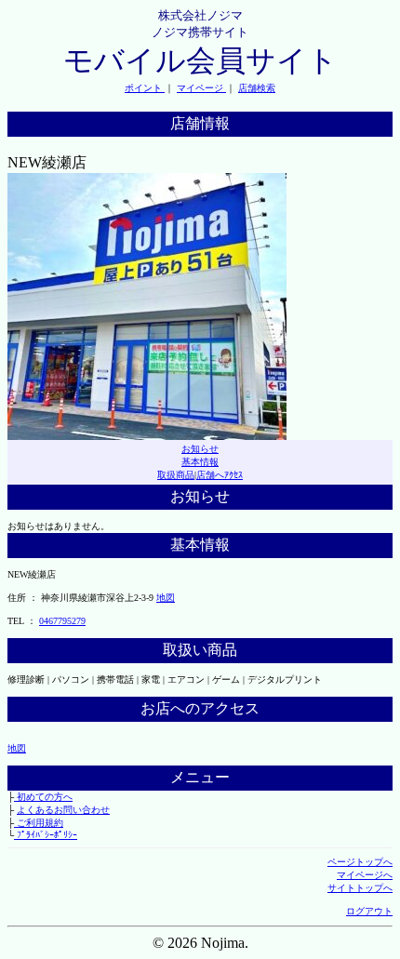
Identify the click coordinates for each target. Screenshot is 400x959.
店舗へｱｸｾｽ (219, 475)
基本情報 (200, 462)
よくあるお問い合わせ (63, 810)
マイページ (201, 88)
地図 (165, 598)
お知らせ (200, 449)
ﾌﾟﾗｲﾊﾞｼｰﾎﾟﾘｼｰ (45, 835)
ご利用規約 (38, 823)
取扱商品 (175, 475)
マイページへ (365, 875)
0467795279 (62, 621)
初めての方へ (43, 797)
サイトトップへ (360, 888)
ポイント (145, 88)
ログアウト (369, 911)
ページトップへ (360, 862)
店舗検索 (256, 88)
